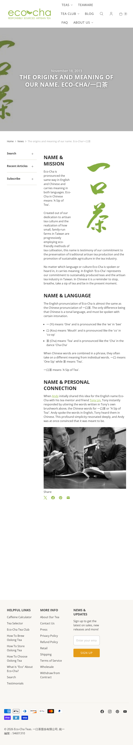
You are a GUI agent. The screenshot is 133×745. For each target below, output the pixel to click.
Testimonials (15, 683)
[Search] (101, 14)
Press (43, 629)
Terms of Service (51, 661)
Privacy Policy (49, 636)
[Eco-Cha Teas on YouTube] (125, 711)
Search (11, 677)
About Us (81, 22)
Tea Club (68, 14)
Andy (55, 396)
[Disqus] (85, 544)
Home (10, 141)
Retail (43, 648)
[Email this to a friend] (68, 497)
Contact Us (47, 623)
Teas (65, 5)
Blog (89, 14)
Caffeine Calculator (19, 617)
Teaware (85, 5)
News (20, 141)
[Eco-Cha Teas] (29, 13)
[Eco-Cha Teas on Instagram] (110, 711)
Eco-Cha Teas (22, 729)
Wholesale (47, 667)
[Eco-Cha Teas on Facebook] (102, 711)
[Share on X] (46, 497)
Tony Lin (95, 400)
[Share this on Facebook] (53, 497)
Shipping (46, 654)
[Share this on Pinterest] (60, 497)
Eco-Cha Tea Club (18, 629)
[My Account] (111, 14)
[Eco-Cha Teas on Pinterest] (117, 711)
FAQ (64, 22)
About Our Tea (49, 617)
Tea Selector (15, 623)
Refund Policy (49, 642)
